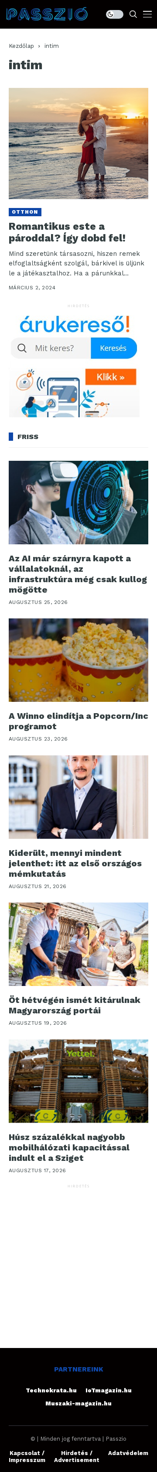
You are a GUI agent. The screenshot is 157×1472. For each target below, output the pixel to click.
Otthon (25, 212)
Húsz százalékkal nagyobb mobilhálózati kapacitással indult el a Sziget (69, 1147)
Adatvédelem (128, 1453)
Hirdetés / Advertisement (76, 1456)
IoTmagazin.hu (108, 1390)
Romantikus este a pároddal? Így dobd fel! (67, 233)
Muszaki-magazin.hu (78, 1403)
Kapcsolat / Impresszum (27, 1456)
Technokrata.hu (51, 1390)
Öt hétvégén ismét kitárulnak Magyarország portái (74, 1005)
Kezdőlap (21, 46)
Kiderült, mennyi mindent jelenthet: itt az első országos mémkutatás (75, 863)
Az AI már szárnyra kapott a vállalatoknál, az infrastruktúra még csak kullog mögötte (78, 574)
